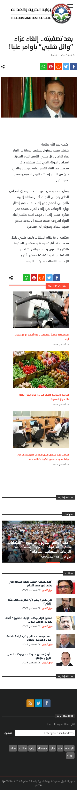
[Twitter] (38, 703)
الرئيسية (69, 747)
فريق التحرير (65, 557)
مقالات (22, 747)
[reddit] (58, 66)
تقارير (52, 747)
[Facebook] (47, 703)
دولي (32, 747)
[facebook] (73, 66)
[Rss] (30, 703)
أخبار (52, 54)
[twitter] (66, 66)
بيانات (13, 747)
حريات (70, 755)
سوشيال (42, 747)
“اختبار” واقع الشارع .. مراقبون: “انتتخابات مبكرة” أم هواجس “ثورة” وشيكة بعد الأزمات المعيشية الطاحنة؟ (39, 547)
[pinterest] (50, 66)
